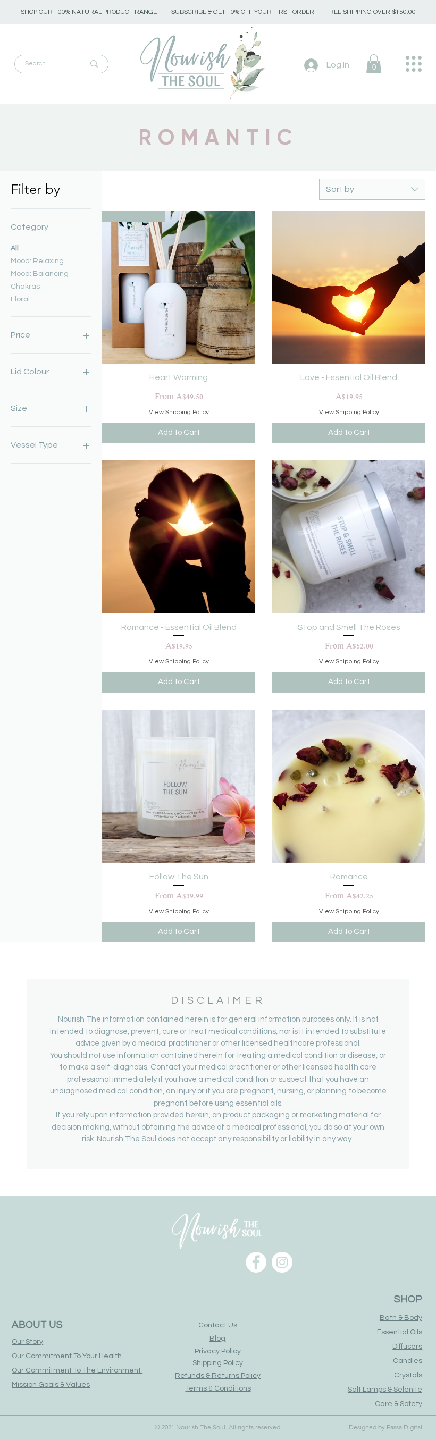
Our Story (27, 1341)
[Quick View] (348, 287)
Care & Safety (398, 1404)
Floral (20, 299)
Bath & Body (401, 1318)
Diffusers (407, 1346)
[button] (374, 63)
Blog (217, 1338)
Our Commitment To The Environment (77, 1370)
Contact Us (217, 1325)
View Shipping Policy (179, 412)
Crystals (408, 1375)
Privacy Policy (218, 1351)
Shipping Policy (217, 1363)
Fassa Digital (404, 1427)
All (15, 248)
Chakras (25, 286)
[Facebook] (256, 1262)
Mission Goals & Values (51, 1384)
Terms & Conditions (218, 1388)
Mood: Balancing (40, 273)
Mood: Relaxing (37, 261)
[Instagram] (282, 1262)
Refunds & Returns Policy (218, 1375)
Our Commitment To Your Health (67, 1356)
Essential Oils (399, 1332)
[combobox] (372, 189)
